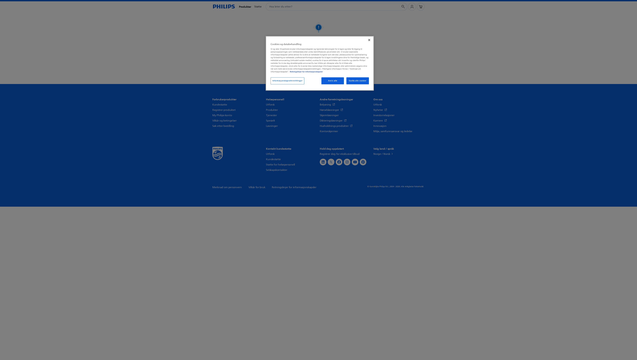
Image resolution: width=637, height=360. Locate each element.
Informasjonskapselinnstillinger (287, 80)
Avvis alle (332, 80)
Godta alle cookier (357, 80)
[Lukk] (369, 40)
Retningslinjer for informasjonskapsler (306, 71)
